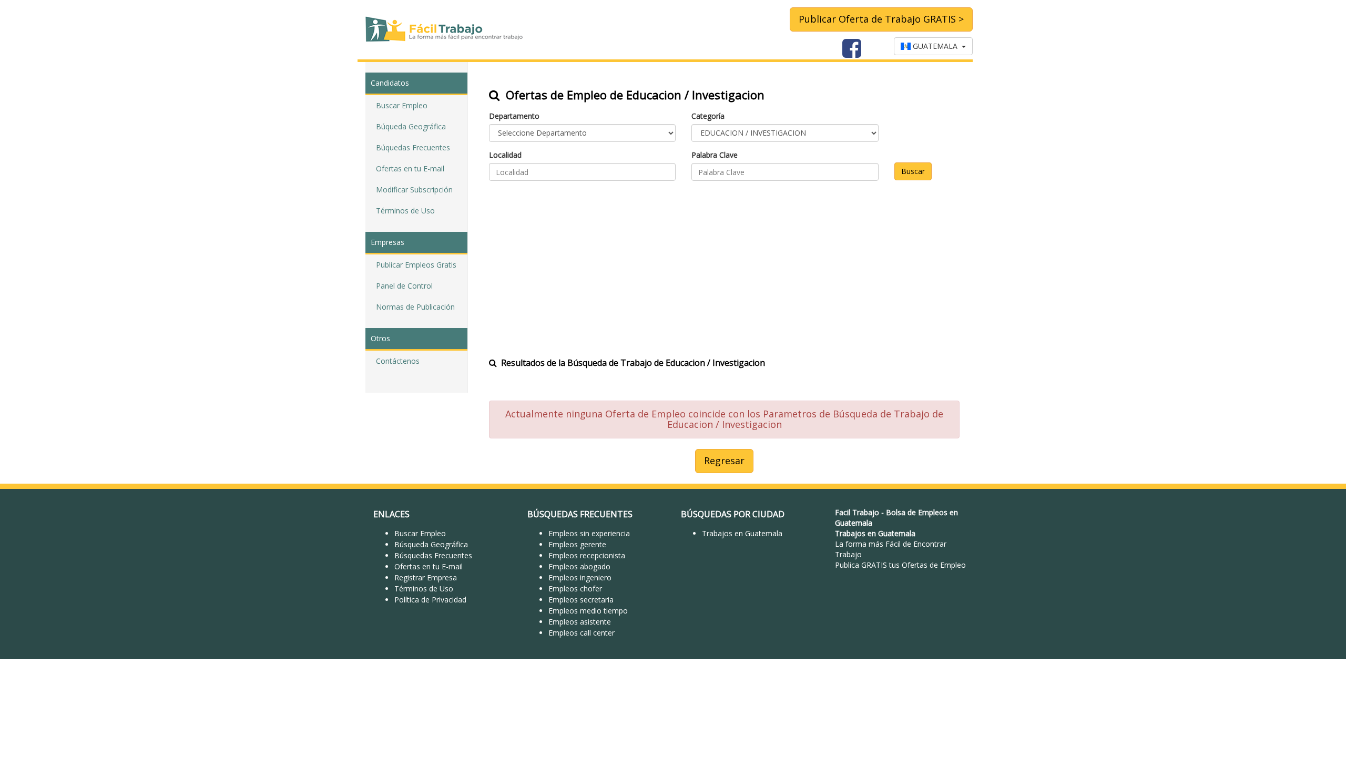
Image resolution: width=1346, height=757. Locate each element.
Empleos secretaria (581, 600)
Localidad (505, 155)
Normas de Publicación (415, 307)
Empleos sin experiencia (589, 533)
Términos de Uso (405, 211)
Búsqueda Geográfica (431, 544)
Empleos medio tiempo (588, 611)
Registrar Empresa (425, 577)
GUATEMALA (936, 46)
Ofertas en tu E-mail (410, 168)
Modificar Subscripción (414, 190)
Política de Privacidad (430, 600)
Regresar (724, 460)
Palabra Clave (714, 155)
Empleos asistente (579, 622)
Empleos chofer (575, 589)
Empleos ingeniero (579, 577)
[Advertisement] (724, 262)
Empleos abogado (579, 566)
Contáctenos (398, 361)
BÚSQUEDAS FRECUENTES (580, 514)
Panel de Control (404, 286)
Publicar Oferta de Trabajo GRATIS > (881, 19)
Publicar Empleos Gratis (416, 265)
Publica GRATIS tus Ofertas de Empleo (900, 565)
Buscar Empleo (401, 105)
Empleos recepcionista (586, 555)
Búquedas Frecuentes (413, 147)
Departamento (514, 116)
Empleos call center (581, 633)
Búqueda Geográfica (411, 126)
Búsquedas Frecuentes (433, 555)
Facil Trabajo (857, 512)
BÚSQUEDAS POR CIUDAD (732, 514)
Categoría (708, 116)
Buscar (913, 171)
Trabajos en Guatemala (742, 533)
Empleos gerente (577, 544)
